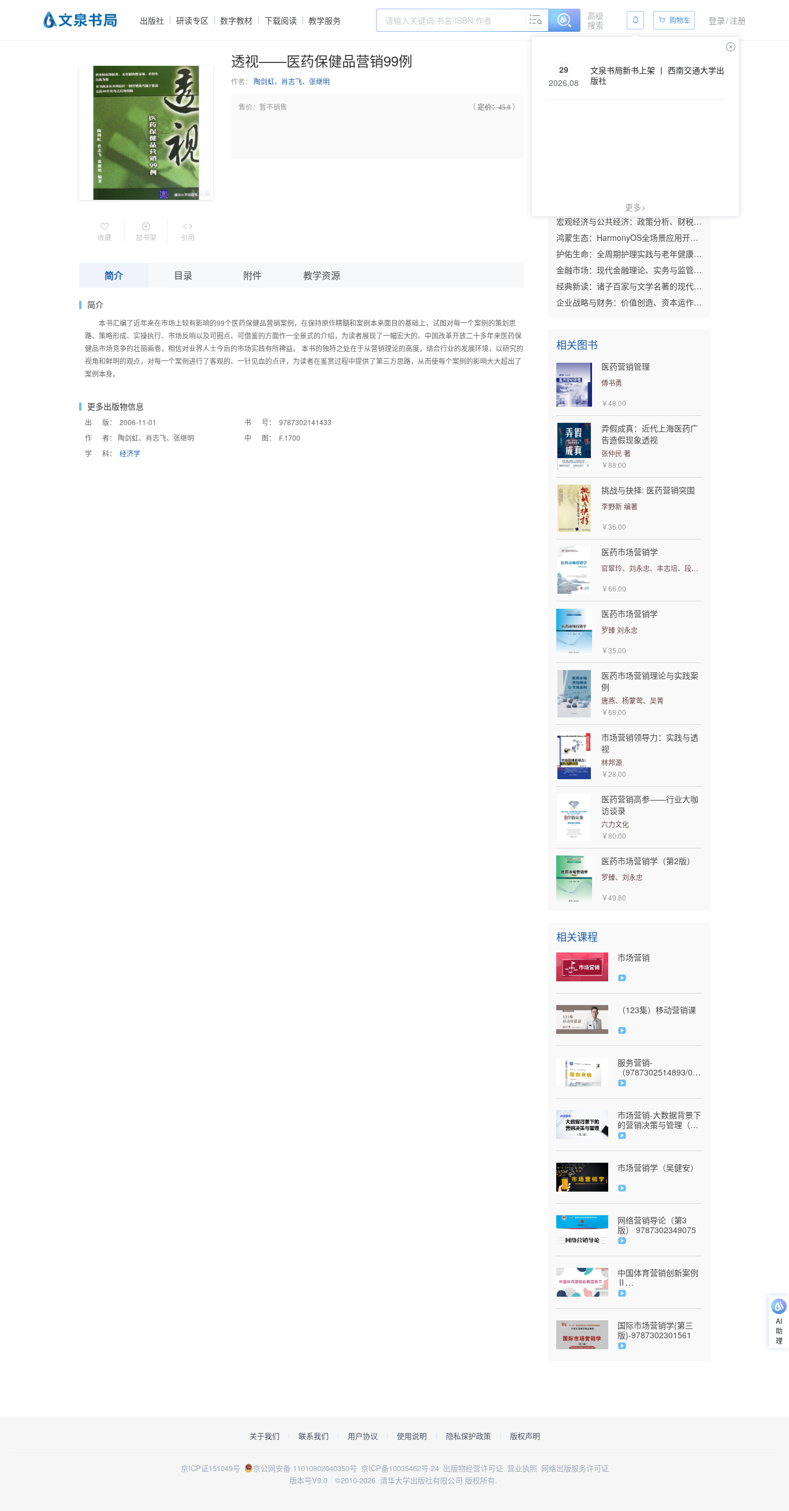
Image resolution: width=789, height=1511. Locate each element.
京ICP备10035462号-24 (400, 1467)
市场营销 (633, 957)
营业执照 (522, 1467)
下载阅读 (281, 20)
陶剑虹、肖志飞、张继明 (292, 81)
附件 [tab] (252, 275)
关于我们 (265, 1436)
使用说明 (412, 1436)
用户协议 (363, 1436)
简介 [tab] (114, 275)
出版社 (152, 20)
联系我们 (314, 1436)
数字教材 (236, 20)
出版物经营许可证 (473, 1467)
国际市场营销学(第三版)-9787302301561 (655, 1330)
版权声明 (525, 1436)
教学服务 (324, 20)
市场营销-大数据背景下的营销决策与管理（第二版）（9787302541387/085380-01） (659, 1120)
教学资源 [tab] (321, 275)
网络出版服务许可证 (575, 1467)
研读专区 (192, 20)
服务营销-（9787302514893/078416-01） (659, 1067)
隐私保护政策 (468, 1436)
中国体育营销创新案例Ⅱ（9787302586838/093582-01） (659, 1277)
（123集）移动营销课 (656, 1010)
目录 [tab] (183, 275)
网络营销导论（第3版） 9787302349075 (656, 1225)
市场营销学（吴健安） (657, 1168)
